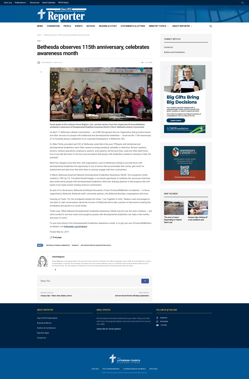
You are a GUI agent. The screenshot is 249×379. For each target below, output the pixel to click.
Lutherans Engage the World (134, 369)
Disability (75, 245)
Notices (91, 26)
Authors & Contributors (46, 328)
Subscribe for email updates (109, 329)
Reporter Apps (43, 333)
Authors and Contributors (174, 52)
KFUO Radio (63, 3)
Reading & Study (108, 26)
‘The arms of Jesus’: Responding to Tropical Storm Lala (173, 219)
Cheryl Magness (47, 62)
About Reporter (181, 26)
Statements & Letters (133, 26)
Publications (20, 3)
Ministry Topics (157, 26)
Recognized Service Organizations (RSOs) (96, 245)
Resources (34, 3)
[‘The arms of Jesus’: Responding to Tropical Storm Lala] (174, 208)
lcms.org (8, 3)
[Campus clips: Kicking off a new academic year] (198, 208)
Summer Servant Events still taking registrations (132, 296)
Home (39, 35)
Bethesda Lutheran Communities (58, 245)
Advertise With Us (44, 323)
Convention (53, 26)
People (67, 26)
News (40, 26)
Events (79, 26)
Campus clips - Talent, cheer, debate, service (56, 296)
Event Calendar (48, 3)
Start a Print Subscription (47, 318)
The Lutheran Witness (110, 369)
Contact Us (168, 47)
